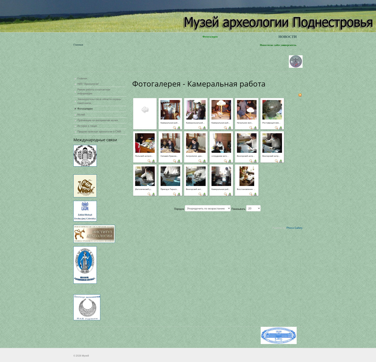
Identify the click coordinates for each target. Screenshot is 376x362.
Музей (81, 114)
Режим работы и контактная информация (93, 91)
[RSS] (300, 94)
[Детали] (174, 127)
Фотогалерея (85, 108)
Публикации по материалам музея (97, 120)
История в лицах (87, 125)
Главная (82, 78)
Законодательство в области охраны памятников (99, 101)
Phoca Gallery (295, 227)
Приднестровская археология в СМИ (99, 131)
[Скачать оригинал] (178, 127)
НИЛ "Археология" (88, 83)
